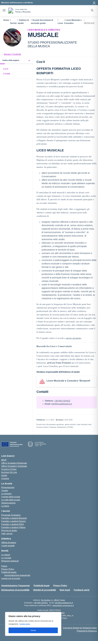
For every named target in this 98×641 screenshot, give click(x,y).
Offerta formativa (8, 542)
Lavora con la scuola (10, 578)
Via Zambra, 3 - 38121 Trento (53, 600)
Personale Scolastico (11, 515)
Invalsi (4, 475)
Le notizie (5, 555)
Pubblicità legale (8, 572)
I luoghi (4, 490)
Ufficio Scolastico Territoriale (14, 466)
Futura (4, 566)
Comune (5, 478)
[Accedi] (94, 2)
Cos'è (5, 69)
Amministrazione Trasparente (15, 586)
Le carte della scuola (10, 500)
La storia (5, 506)
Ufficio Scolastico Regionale (14, 463)
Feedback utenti (81, 590)
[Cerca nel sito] (92, 10)
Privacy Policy (7, 569)
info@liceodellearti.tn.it (61, 404)
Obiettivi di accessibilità (44, 590)
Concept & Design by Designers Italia (80, 628)
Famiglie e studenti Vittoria (13, 527)
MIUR (4, 460)
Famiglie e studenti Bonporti (14, 518)
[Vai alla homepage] (10, 10)
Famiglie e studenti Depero (13, 521)
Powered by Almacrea (87, 631)
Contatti (6, 74)
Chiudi (33, 630)
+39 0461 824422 (62, 401)
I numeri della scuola (10, 497)
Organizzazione (8, 503)
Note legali (65, 590)
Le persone (6, 494)
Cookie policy (24, 624)
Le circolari (6, 558)
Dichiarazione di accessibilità (15, 590)
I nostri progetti (8, 546)
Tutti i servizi (7, 533)
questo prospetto (73, 338)
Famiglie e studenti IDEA (12, 524)
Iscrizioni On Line (9, 472)
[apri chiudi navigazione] (4, 10)
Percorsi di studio (9, 530)
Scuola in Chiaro (8, 469)
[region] (33, 624)
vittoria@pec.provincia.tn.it (63, 605)
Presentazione (7, 487)
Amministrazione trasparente (17, 575)
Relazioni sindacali (10, 561)
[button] (16, 60)
